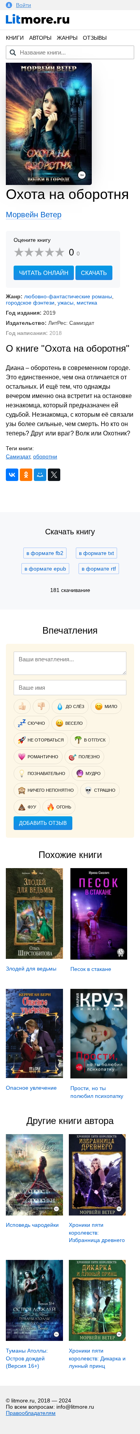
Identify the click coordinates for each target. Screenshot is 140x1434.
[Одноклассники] (26, 475)
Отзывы (95, 38)
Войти (23, 5)
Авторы (40, 38)
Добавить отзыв (43, 823)
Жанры (67, 38)
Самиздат (18, 456)
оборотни (45, 456)
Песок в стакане (90, 969)
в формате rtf (99, 568)
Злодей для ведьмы (31, 968)
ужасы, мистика (77, 302)
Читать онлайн (43, 273)
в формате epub (45, 568)
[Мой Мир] (40, 475)
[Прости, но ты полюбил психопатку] (99, 1076)
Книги (15, 38)
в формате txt (96, 553)
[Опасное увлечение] (34, 1076)
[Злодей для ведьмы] (34, 957)
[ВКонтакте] (12, 475)
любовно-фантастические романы (68, 296)
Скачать (94, 273)
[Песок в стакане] (99, 958)
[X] (54, 475)
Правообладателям (31, 1413)
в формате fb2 (44, 553)
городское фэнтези (30, 302)
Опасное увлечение (31, 1088)
